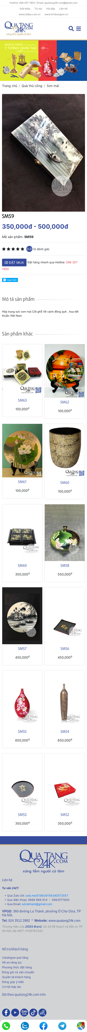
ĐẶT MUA (16, 262)
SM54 (64, 731)
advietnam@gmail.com (37, 904)
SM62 (64, 402)
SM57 (22, 648)
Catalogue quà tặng (15, 957)
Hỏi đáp (50, 8)
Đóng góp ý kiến (13, 982)
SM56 (64, 648)
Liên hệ (63, 8)
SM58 (64, 565)
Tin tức (38, 8)
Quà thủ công (32, 86)
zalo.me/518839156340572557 (46, 895)
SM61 (22, 481)
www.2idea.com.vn (29, 14)
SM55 (22, 731)
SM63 (22, 400)
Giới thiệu (25, 8)
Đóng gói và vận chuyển (18, 972)
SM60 (64, 482)
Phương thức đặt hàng (17, 967)
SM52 (64, 814)
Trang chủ (9, 86)
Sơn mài (53, 86)
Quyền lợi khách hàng (16, 977)
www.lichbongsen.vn (56, 14)
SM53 (22, 814)
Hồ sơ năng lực (12, 962)
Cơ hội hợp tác (11, 986)
